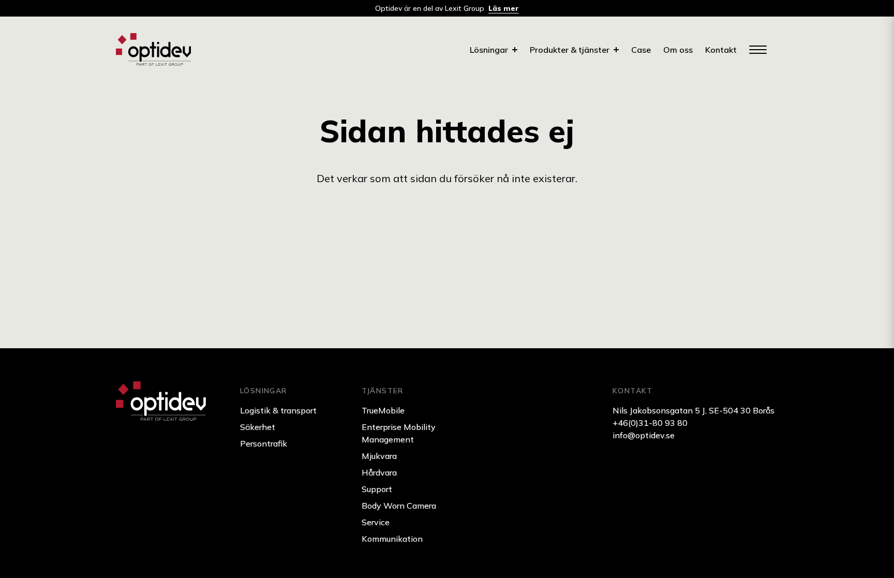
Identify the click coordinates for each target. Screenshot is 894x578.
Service (376, 522)
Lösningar (489, 50)
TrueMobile (383, 410)
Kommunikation (392, 538)
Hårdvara (379, 472)
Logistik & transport (278, 410)
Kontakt (721, 50)
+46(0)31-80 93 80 (650, 423)
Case (641, 50)
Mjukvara (379, 456)
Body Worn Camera (399, 505)
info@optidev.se (644, 435)
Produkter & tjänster (569, 50)
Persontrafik (263, 443)
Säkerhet (257, 427)
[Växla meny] (757, 49)
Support (377, 489)
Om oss (678, 50)
